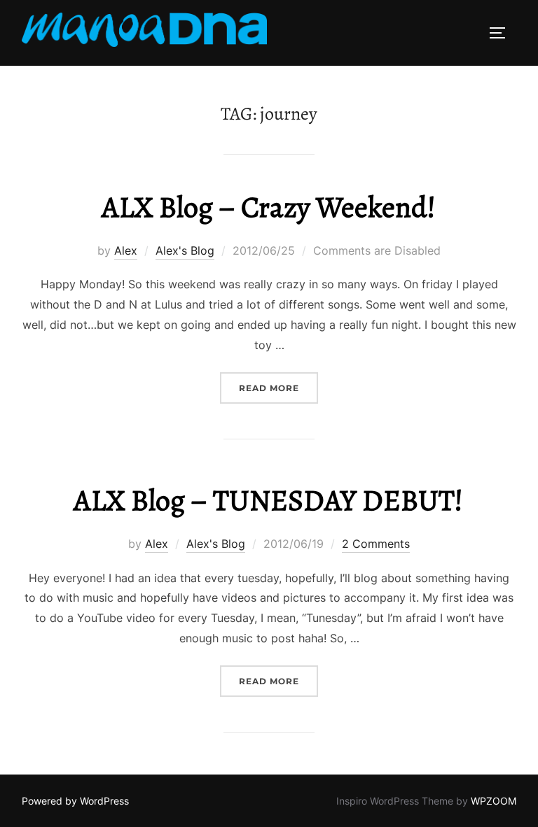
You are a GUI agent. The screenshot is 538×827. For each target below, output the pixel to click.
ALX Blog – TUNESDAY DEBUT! (268, 500)
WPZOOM (493, 801)
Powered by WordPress (75, 801)
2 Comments (376, 544)
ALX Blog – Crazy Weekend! (269, 207)
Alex (125, 250)
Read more (278, 387)
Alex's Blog (185, 250)
